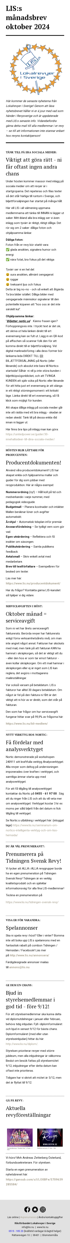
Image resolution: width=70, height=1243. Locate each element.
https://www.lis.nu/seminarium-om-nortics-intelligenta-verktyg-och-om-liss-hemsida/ (32, 830)
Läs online (12, 1217)
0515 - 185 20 (16, 1231)
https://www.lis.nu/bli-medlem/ (27, 723)
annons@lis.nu (19, 967)
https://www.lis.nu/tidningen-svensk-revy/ (32, 902)
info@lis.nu (28, 1227)
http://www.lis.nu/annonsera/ (29, 955)
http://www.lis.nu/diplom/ (22, 1044)
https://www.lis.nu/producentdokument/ (33, 583)
